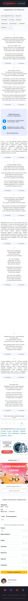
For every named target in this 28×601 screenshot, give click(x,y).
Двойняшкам (15, 433)
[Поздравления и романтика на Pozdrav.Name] (14, 3)
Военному (3, 435)
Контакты (23, 595)
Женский (12, 511)
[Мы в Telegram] (23, 590)
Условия (4, 595)
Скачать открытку (13, 490)
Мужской (4, 511)
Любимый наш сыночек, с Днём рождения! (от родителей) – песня (16, 127)
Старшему (22, 431)
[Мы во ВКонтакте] (11, 590)
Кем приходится (12, 516)
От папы (9, 431)
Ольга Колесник (12, 579)
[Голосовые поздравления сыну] (10, 27)
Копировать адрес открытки (13, 486)
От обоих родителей (20, 428)
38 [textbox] (2, 530)
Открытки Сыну (12, 460)
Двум (9, 433)
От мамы (3, 431)
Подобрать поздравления (14, 572)
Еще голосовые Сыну (12, 133)
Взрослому (15, 431)
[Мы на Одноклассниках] (17, 590)
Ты (3, 506)
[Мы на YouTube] (5, 590)
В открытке (21, 63)
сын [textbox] (2, 519)
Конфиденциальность (13, 595)
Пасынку (10, 435)
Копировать (8, 63)
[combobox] (14, 519)
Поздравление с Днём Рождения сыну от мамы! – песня (15, 121)
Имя (3, 516)
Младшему (4, 433)
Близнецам (23, 433)
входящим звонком (7, 452)
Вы (7, 506)
